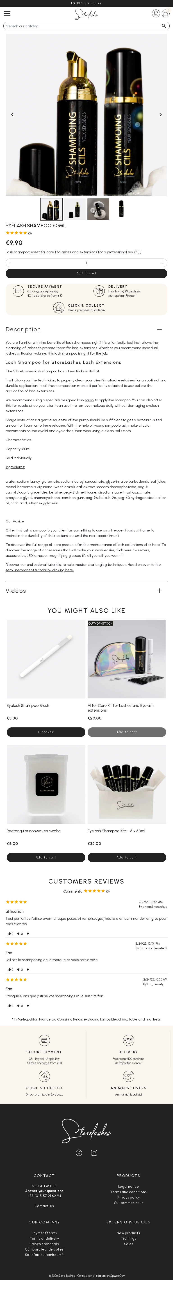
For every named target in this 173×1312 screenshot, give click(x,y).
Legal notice (128, 1187)
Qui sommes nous (128, 1203)
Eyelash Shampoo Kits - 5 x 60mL (117, 830)
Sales (128, 1244)
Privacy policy (128, 1197)
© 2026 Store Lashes (62, 1275)
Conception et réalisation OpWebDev (101, 1275)
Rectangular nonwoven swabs (34, 830)
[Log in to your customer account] (156, 13)
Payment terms (44, 1233)
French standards (44, 1244)
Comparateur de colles (44, 1249)
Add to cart (86, 273)
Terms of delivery (44, 1239)
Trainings (128, 1239)
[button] (10, 933)
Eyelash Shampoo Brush (28, 705)
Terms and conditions (129, 1192)
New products (128, 1233)
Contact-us (44, 1206)
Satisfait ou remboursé (44, 1255)
